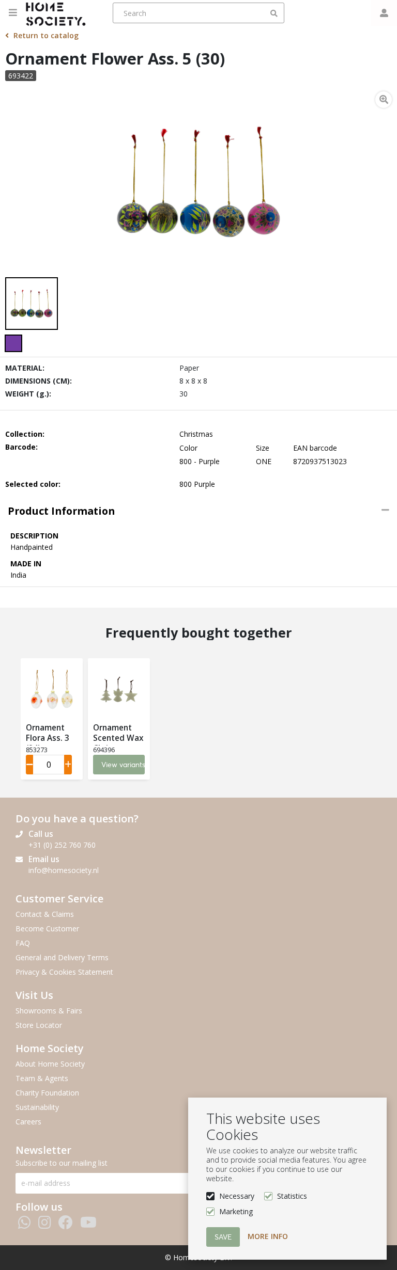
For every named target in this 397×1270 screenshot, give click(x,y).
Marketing (236, 1211)
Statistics (292, 1196)
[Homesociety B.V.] (58, 13)
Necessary (236, 1196)
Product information (61, 511)
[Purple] (13, 343)
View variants (123, 764)
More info (268, 1236)
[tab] (198, 511)
